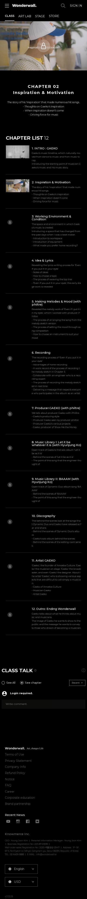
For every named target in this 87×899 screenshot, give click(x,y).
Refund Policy (15, 772)
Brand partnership (18, 803)
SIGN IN (76, 6)
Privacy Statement (18, 760)
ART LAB (24, 16)
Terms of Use (14, 754)
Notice (10, 779)
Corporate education (20, 797)
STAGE (40, 16)
